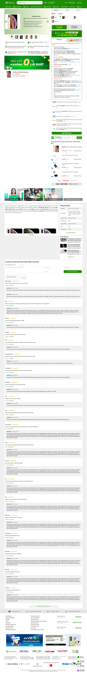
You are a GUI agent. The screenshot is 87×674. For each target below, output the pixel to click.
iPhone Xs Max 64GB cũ (11, 206)
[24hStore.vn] (10, 2)
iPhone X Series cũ (12, 212)
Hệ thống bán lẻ (9, 616)
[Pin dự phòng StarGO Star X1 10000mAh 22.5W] (56, 165)
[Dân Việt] (37, 651)
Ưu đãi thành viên (9, 628)
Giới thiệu (7, 619)
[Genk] (50, 651)
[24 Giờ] (75, 651)
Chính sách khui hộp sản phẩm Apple (38, 621)
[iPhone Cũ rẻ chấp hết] (67, 33)
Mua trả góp (33, 628)
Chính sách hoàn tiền (35, 616)
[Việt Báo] (24, 651)
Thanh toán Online (34, 622)
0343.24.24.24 (77, 622)
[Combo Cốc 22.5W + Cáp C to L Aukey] (56, 157)
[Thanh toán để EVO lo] (24, 640)
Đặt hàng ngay (66, 133)
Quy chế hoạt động (9, 626)
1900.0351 (78, 617)
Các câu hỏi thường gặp (11, 629)
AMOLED (73, 208)
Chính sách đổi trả (34, 619)
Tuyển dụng (8, 622)
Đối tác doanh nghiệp (10, 617)
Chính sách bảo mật (35, 624)
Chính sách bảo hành (35, 617)
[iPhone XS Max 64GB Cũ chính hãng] (56, 149)
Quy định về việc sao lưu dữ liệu (37, 629)
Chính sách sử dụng (35, 626)
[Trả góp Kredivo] (62, 640)
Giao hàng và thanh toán (11, 624)
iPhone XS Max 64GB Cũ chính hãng (72, 146)
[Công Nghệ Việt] (11, 651)
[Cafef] (62, 651)
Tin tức (7, 621)
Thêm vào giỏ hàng (77, 150)
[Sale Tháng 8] (26, 63)
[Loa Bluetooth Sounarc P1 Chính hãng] (56, 174)
